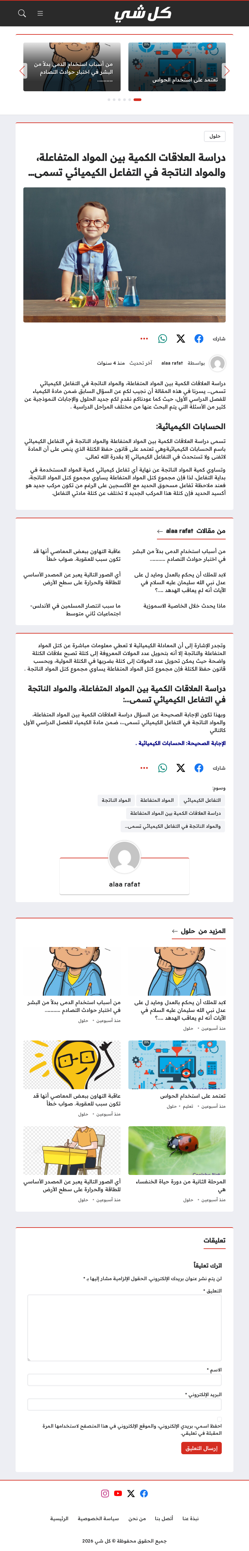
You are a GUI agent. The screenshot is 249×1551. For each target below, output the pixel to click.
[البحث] (22, 13)
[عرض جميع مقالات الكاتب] (217, 363)
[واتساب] (162, 338)
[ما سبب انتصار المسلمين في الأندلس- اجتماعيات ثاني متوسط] (72, 609)
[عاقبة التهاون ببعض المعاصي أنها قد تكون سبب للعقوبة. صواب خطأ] (72, 555)
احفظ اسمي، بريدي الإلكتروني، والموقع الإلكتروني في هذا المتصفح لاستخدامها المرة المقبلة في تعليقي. (132, 1429)
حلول (214, 136)
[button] (137, 99)
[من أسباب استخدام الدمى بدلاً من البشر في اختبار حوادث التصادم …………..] (72, 67)
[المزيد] (144, 338)
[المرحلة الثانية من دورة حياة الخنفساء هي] (177, 1165)
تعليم (188, 1106)
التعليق (212, 1291)
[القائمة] (40, 13)
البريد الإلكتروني (203, 1394)
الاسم (214, 1370)
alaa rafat (172, 363)
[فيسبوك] (199, 338)
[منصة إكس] (181, 338)
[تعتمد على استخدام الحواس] (177, 67)
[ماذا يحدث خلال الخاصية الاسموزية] (177, 609)
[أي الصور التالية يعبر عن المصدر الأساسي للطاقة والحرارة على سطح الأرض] (72, 582)
